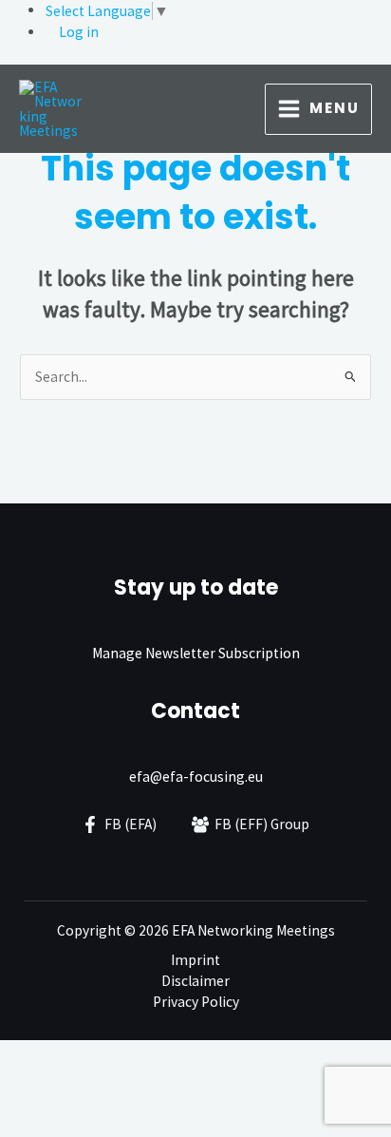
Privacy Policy (196, 1002)
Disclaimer (195, 981)
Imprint (195, 960)
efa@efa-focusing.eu (196, 776)
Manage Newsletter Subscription (196, 653)
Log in (79, 32)
